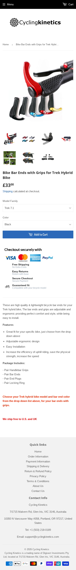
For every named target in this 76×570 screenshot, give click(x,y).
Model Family (10, 201)
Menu (10, 4)
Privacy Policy (38, 476)
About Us (38, 485)
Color (6, 217)
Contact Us (38, 490)
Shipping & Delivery (38, 466)
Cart (70, 4)
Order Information (38, 456)
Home (6, 44)
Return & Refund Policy (38, 471)
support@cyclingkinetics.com (42, 536)
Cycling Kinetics (41, 549)
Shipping (8, 191)
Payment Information (38, 461)
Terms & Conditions (38, 481)
